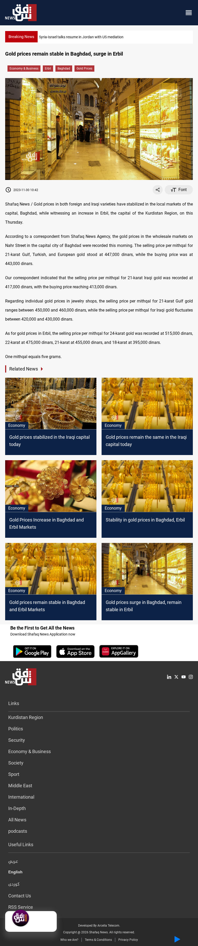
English (15, 873)
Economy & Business (24, 68)
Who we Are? (69, 940)
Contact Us (19, 895)
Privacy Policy (128, 940)
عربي (13, 861)
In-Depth (17, 808)
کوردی (14, 884)
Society (15, 763)
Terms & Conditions (98, 940)
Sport (13, 774)
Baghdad (63, 68)
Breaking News (21, 36)
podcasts (17, 831)
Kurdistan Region (25, 717)
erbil (48, 68)
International (21, 797)
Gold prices (84, 68)
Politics (15, 728)
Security (16, 740)
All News (17, 819)
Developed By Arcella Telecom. (99, 925)
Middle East (20, 785)
